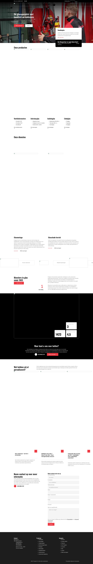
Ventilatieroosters (42, 550)
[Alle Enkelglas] (64, 128)
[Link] (34, 450)
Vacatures (63, 546)
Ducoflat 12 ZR (19, 121)
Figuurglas (68, 123)
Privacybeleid (69, 519)
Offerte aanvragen (64, 552)
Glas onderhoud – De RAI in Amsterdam (21, 454)
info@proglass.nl (19, 542)
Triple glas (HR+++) (53, 123)
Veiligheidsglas (42, 543)
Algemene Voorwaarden (75, 561)
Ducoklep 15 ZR (19, 123)
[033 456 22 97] (36, 354)
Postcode (49, 504)
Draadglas (68, 124)
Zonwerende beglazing (43, 554)
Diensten (63, 539)
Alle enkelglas (67, 127)
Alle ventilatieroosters (18, 127)
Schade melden (64, 541)
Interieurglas (41, 548)
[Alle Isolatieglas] (47, 128)
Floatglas (68, 121)
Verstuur (51, 524)
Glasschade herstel (54, 237)
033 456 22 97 (41, 354)
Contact (62, 550)
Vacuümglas (61, 30)
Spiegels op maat (36, 121)
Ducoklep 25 (18, 124)
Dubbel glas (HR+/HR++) (54, 121)
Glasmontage (18, 237)
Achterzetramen (42, 552)
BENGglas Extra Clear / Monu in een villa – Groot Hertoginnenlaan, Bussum (47, 455)
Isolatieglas (41, 539)
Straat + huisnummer (52, 494)
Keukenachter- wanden (37, 124)
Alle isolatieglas (50, 127)
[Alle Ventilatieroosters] (14, 128)
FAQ (62, 548)
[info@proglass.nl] (15, 542)
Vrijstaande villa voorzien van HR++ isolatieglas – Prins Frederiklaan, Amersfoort (74, 456)
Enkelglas (40, 546)
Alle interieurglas (34, 127)
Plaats (49, 499)
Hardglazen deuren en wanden (39, 123)
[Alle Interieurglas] (31, 128)
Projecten (63, 543)
